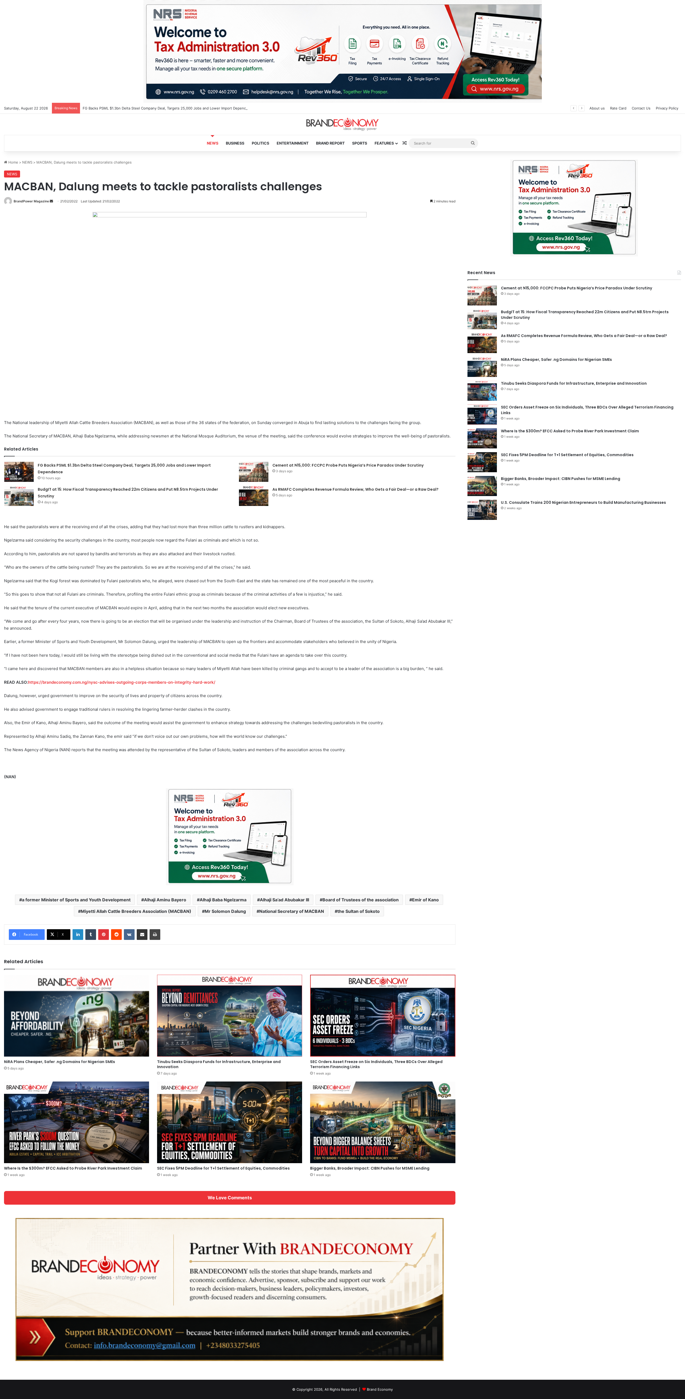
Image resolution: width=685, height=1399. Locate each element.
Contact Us (641, 108)
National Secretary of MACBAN (291, 911)
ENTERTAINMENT (293, 143)
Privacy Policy (667, 108)
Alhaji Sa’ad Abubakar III (284, 899)
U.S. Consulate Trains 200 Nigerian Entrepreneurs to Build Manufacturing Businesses (583, 502)
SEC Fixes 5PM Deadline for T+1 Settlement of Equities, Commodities (223, 1168)
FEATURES (384, 143)
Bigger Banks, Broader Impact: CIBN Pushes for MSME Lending (369, 1168)
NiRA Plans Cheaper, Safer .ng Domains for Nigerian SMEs (59, 1061)
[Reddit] (116, 934)
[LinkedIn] (78, 934)
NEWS (212, 143)
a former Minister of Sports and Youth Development (76, 899)
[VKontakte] (129, 934)
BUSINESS (235, 143)
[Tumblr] (90, 934)
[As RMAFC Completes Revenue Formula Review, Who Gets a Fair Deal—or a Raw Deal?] (253, 496)
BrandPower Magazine (31, 201)
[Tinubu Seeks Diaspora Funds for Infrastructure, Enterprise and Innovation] (229, 1016)
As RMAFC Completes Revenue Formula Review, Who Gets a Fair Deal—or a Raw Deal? (355, 489)
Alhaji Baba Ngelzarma (223, 899)
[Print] (155, 934)
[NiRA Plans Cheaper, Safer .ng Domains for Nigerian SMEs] (76, 1016)
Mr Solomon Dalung (225, 911)
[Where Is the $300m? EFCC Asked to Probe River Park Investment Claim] (76, 1122)
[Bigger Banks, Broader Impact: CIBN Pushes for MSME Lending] (382, 1122)
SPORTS (359, 143)
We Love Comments (230, 1197)
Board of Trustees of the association (360, 899)
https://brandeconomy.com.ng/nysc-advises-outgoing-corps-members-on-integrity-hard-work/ (121, 682)
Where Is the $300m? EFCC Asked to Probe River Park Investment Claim (73, 1168)
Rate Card (618, 108)
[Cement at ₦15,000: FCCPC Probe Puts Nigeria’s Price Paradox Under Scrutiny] (253, 472)
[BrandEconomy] (342, 124)
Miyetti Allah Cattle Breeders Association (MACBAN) (136, 911)
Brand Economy (380, 1389)
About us (597, 108)
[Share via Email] (142, 934)
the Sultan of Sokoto (358, 911)
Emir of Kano (425, 899)
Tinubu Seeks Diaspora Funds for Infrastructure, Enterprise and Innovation (219, 1064)
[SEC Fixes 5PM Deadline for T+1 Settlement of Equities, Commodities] (229, 1122)
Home (12, 162)
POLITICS (260, 143)
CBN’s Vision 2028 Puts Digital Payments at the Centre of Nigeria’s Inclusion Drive (151, 108)
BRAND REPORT (330, 143)
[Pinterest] (103, 934)
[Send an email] (51, 201)
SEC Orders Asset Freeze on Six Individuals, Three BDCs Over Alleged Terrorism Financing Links (376, 1064)
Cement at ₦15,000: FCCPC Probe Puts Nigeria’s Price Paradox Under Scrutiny (348, 465)
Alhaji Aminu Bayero (165, 899)
